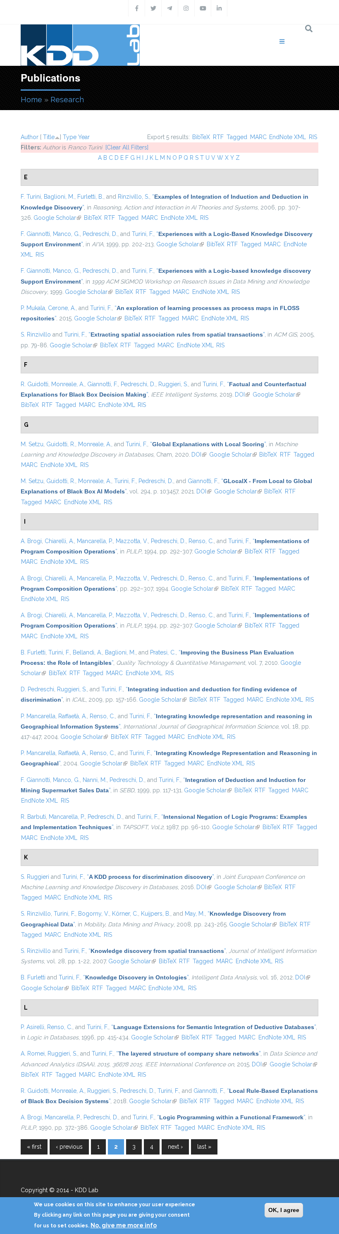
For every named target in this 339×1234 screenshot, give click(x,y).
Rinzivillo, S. (133, 196)
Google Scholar (57, 217)
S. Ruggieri (35, 876)
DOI (242, 394)
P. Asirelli (32, 1027)
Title (49, 137)
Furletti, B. (90, 196)
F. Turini (31, 196)
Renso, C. (201, 541)
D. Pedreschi (37, 689)
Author (29, 137)
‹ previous (69, 1146)
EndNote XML (287, 137)
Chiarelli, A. (59, 541)
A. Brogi (31, 541)
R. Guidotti (34, 384)
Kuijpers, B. (155, 913)
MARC (258, 137)
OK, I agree (283, 1210)
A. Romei (33, 1053)
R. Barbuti (33, 816)
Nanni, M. (95, 780)
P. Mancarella (38, 716)
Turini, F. (142, 234)
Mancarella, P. (95, 541)
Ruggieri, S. (173, 384)
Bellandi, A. (87, 652)
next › (175, 1146)
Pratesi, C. (163, 652)
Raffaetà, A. (72, 716)
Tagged (237, 137)
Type (69, 137)
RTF (218, 137)
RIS (313, 137)
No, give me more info (124, 1225)
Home (31, 99)
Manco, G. (66, 234)
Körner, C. (125, 913)
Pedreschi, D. (100, 234)
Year (84, 137)
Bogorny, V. (93, 913)
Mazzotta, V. (132, 541)
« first (34, 1146)
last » (204, 1146)
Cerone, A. (62, 308)
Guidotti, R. (60, 444)
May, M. (195, 913)
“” (176, 334)
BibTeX (201, 137)
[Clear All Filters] (126, 147)
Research (67, 99)
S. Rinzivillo (36, 334)
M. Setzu (32, 444)
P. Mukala (33, 308)
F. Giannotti (35, 234)
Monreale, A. (67, 384)
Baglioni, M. (59, 196)
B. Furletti (33, 652)
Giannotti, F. (102, 384)
